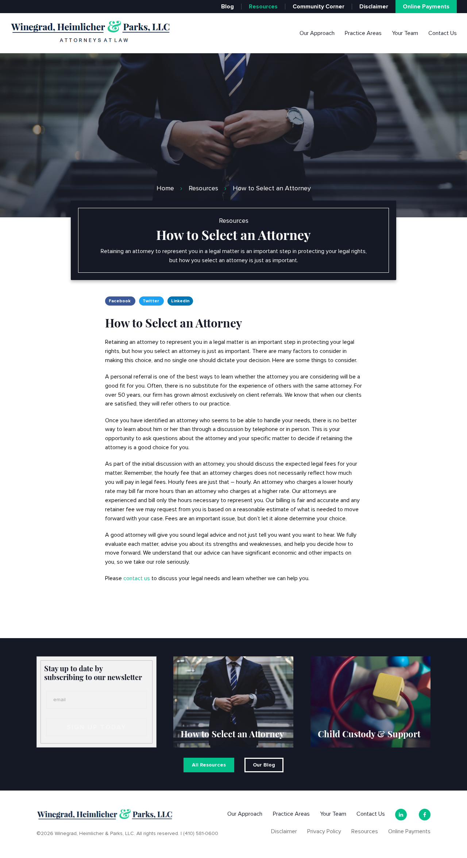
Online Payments (426, 6)
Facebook (120, 301)
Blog (227, 6)
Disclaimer (373, 6)
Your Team (405, 33)
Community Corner (318, 6)
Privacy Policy (324, 831)
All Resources (209, 765)
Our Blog (264, 765)
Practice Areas (363, 33)
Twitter (151, 301)
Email (59, 699)
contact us (136, 578)
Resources (263, 6)
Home (165, 188)
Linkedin (180, 301)
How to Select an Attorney (271, 188)
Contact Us (442, 33)
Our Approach (317, 33)
